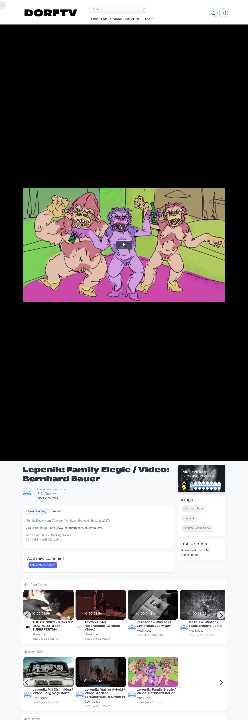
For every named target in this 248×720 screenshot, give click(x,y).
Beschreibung (37, 511)
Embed (56, 511)
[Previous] (27, 615)
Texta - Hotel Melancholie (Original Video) (102, 625)
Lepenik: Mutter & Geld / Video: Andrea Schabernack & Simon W (105, 693)
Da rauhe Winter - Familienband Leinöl (206, 624)
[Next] (221, 615)
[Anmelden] (223, 13)
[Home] (51, 12)
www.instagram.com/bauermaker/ (79, 528)
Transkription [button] (194, 544)
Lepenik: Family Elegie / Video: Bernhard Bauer (156, 691)
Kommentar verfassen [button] (42, 565)
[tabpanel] (98, 532)
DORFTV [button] (132, 19)
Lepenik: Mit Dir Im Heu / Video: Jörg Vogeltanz (52, 691)
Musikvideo (193, 471)
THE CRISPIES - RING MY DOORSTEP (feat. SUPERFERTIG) (52, 625)
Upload (116, 19)
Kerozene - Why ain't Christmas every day (154, 624)
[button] (213, 13)
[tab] (37, 511)
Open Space (40, 698)
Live (94, 19)
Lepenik (50, 498)
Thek (149, 19)
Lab (104, 19)
